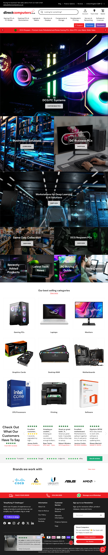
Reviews (80, 4)
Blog (59, 4)
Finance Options (69, 4)
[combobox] (58, 12)
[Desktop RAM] (54, 353)
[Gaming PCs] (19, 313)
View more (54, 293)
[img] (11, 443)
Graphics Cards (19, 372)
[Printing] (54, 393)
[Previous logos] (13, 481)
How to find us (43, 511)
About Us (41, 507)
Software (89, 412)
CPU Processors (19, 412)
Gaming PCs (19, 332)
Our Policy (42, 515)
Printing (54, 412)
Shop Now (81, 146)
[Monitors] (89, 313)
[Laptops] (54, 313)
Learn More (27, 146)
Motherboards (89, 372)
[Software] (89, 393)
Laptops (53, 332)
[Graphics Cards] (19, 353)
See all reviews (95, 458)
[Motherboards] (89, 353)
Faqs (56, 526)
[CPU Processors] (19, 393)
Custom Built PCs (54, 106)
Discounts (101, 25)
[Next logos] (94, 481)
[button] (103, 12)
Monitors (89, 332)
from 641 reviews (11, 446)
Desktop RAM (54, 372)
